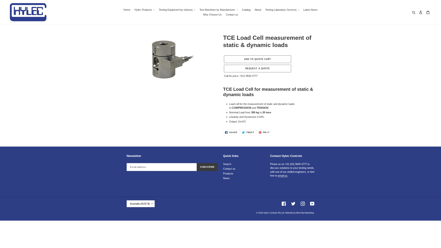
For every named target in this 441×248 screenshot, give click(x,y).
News (226, 178)
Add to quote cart (257, 59)
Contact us (229, 168)
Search (227, 164)
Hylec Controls (270, 213)
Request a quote (257, 68)
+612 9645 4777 (248, 75)
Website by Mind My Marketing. (299, 213)
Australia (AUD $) (140, 203)
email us (282, 175)
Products (228, 173)
